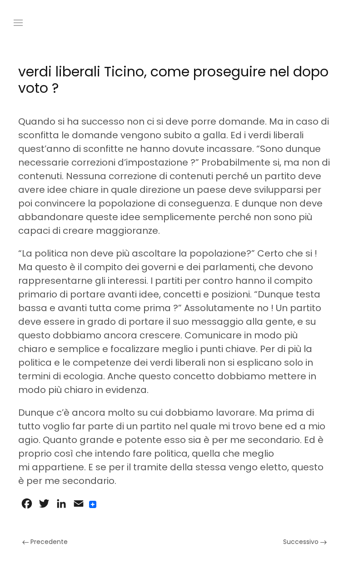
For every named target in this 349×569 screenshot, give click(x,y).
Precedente (48, 541)
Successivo (301, 541)
